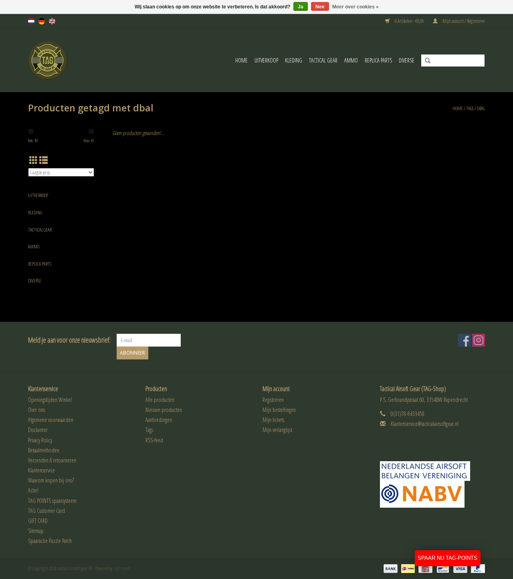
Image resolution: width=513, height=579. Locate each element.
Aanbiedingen (158, 420)
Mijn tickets (273, 420)
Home (241, 60)
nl (31, 21)
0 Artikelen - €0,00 (409, 21)
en (52, 21)
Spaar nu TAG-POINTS (447, 558)
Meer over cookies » (355, 7)
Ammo (351, 60)
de (41, 21)
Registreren (273, 399)
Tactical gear (323, 60)
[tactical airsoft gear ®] (58, 60)
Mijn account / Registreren (463, 21)
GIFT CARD (38, 521)
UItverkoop (266, 60)
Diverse (406, 60)
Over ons (36, 410)
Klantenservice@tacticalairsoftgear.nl (424, 424)
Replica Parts (378, 60)
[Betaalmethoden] (389, 568)
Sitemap (36, 531)
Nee (320, 7)
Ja (300, 7)
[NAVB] (432, 471)
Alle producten (159, 399)
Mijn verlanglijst (277, 430)
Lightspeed (121, 568)
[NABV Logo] (432, 494)
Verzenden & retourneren (52, 460)
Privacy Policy (40, 440)
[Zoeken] (425, 61)
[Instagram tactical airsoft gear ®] (478, 340)
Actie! (33, 490)
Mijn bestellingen (279, 410)
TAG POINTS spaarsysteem (52, 500)
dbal (481, 108)
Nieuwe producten (163, 410)
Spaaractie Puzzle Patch (50, 541)
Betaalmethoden (43, 450)
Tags (470, 108)
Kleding (293, 60)
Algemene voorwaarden (50, 420)
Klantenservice (41, 470)
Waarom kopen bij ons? (51, 480)
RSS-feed (154, 440)
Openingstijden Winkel (50, 399)
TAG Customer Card (46, 510)
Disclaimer (38, 430)
